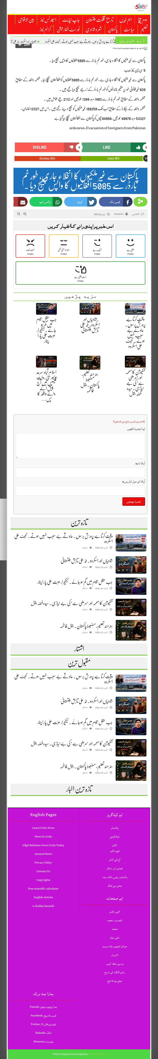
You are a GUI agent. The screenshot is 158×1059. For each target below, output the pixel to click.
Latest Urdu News (43, 828)
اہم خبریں (125, 20)
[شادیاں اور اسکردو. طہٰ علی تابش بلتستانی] (131, 565)
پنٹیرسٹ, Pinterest (43, 1041)
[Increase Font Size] (25, 214)
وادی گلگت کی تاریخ (114, 972)
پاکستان (113, 29)
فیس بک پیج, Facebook (43, 1015)
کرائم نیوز (45, 29)
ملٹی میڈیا (114, 937)
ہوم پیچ (142, 20)
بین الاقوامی (26, 20)
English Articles (43, 897)
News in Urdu (43, 836)
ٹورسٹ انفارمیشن (68, 29)
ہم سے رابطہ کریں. (115, 963)
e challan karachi (43, 906)
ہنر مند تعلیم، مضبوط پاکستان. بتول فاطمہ (86, 626)
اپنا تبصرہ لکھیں (136, 429)
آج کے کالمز (114, 860)
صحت (115, 929)
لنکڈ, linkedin (43, 1033)
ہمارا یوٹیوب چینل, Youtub (43, 1007)
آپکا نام (140, 463)
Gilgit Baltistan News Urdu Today (43, 845)
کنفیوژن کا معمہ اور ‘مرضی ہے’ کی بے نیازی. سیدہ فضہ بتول (135, 383)
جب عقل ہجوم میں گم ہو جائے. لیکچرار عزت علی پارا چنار (46, 330)
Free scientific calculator (43, 888)
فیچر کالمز (114, 851)
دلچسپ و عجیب (114, 920)
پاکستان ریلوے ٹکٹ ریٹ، (114, 877)
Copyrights (43, 880)
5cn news (118, 214)
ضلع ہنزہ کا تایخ (114, 981)
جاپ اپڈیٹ (71, 20)
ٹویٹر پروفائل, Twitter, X (43, 1024)
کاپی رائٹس (114, 911)
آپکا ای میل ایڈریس (133, 481)
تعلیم (144, 29)
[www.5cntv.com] (140, 7)
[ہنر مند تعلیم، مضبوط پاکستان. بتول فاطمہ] (131, 630)
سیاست (129, 29)
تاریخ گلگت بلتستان (99, 20)
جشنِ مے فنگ (115, 886)
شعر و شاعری (94, 29)
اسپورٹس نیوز (48, 20)
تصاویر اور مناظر (115, 868)
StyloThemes (97, 1054)
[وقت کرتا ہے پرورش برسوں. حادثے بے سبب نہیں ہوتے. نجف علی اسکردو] (131, 543)
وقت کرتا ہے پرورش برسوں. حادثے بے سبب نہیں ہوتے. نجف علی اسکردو (81, 41)
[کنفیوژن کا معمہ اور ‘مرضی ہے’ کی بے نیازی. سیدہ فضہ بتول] (131, 607)
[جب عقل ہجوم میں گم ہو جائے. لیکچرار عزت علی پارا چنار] (131, 586)
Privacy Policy (43, 862)
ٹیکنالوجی (114, 836)
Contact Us (43, 871)
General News (43, 854)
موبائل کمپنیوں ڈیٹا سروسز (114, 946)
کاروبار (114, 955)
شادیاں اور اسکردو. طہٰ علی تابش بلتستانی (90, 324)
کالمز (114, 845)
